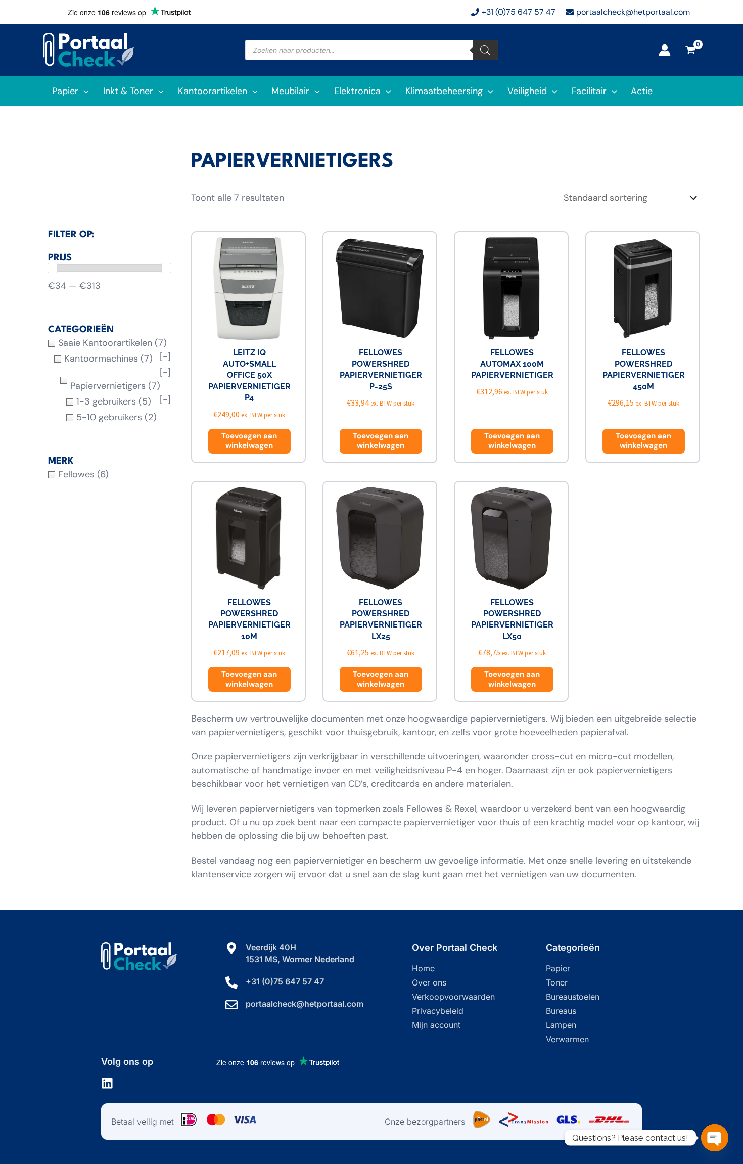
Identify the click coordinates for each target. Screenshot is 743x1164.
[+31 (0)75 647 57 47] (231, 982)
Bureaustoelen (572, 997)
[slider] (53, 268)
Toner (557, 982)
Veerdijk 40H (271, 947)
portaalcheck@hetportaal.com (304, 1004)
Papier (558, 968)
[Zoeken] (485, 50)
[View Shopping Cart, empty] (690, 50)
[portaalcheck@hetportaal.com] (231, 1005)
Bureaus (561, 1011)
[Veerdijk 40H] (231, 948)
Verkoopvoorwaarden (453, 997)
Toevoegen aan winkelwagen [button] (249, 441)
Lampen (561, 1025)
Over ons (429, 982)
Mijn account (436, 1025)
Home (423, 968)
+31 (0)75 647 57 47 (285, 981)
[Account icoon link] (665, 50)
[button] (83, 91)
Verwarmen (567, 1039)
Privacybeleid (437, 1011)
